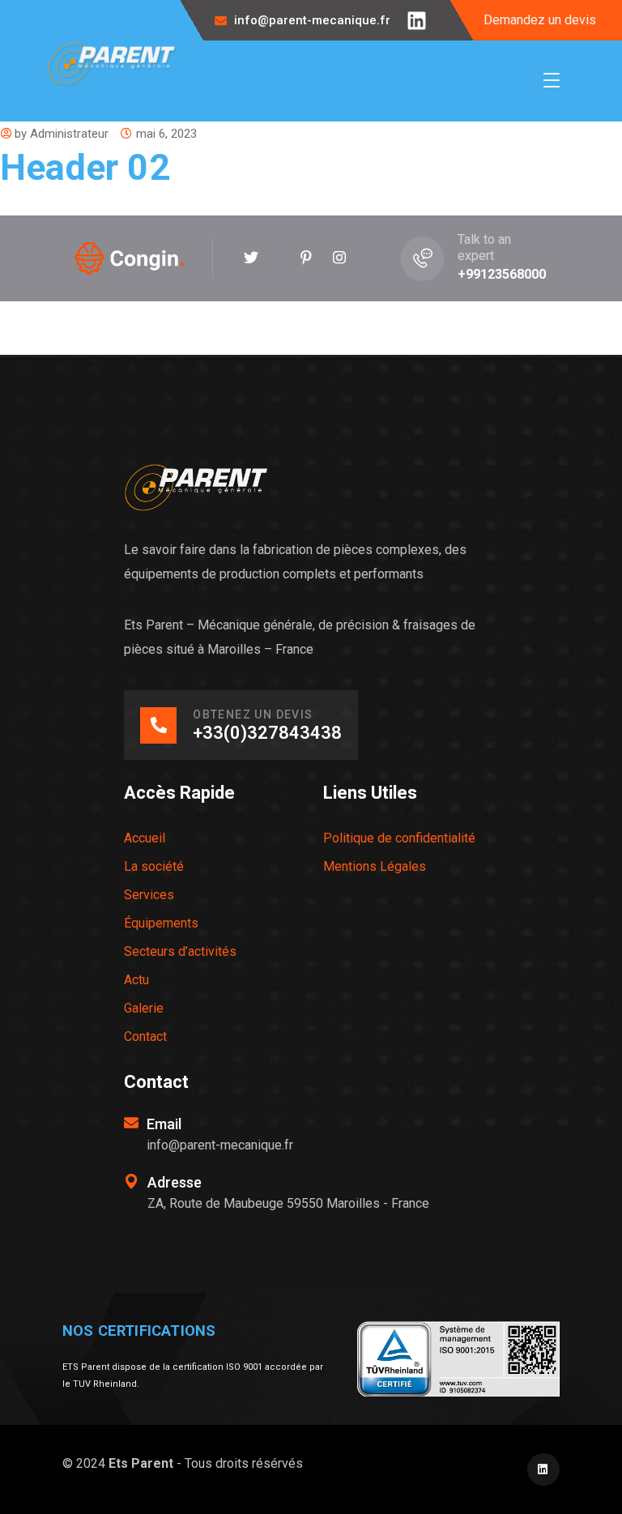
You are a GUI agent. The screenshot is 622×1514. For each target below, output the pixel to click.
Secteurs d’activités (180, 951)
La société (154, 866)
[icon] (251, 258)
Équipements (161, 923)
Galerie (144, 1008)
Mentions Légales (374, 866)
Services (149, 894)
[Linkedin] (417, 21)
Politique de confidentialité (399, 838)
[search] (538, 328)
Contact (145, 1036)
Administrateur (69, 133)
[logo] (112, 63)
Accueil (144, 838)
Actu (136, 979)
